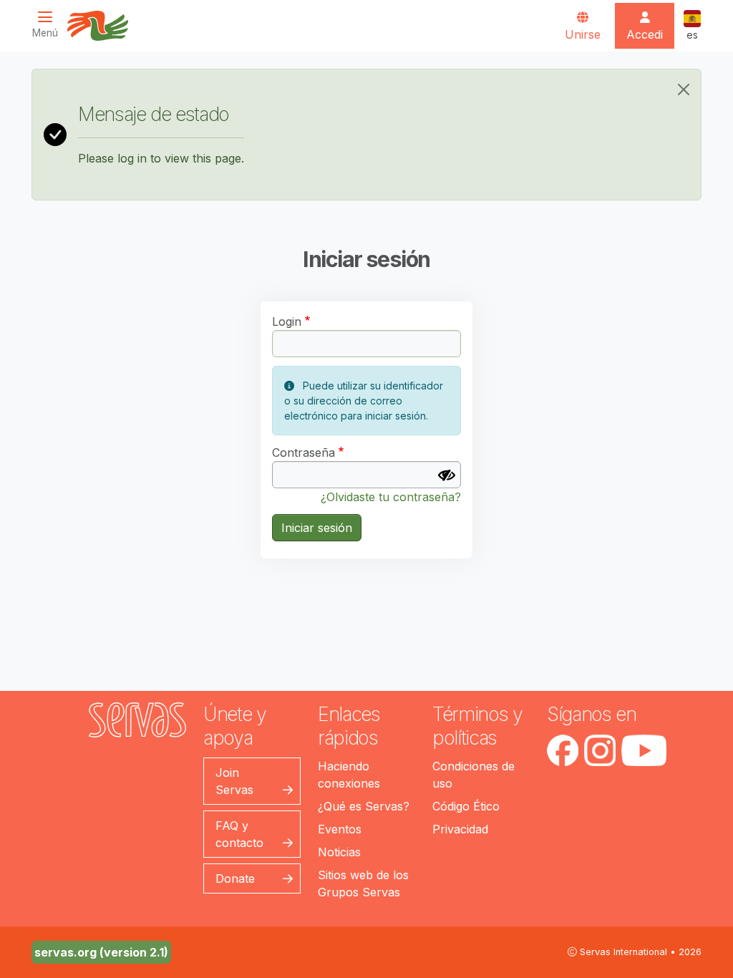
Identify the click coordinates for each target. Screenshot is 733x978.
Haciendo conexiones (349, 774)
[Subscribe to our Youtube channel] (643, 750)
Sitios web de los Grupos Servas (363, 883)
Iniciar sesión (316, 528)
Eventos (339, 829)
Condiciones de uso (473, 774)
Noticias (339, 852)
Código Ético (466, 806)
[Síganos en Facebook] (562, 750)
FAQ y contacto (239, 834)
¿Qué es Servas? (363, 806)
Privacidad (460, 829)
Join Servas (234, 781)
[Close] (683, 89)
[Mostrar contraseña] (446, 475)
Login (286, 321)
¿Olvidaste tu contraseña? (391, 497)
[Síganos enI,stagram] (600, 750)
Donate (235, 878)
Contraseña (303, 452)
